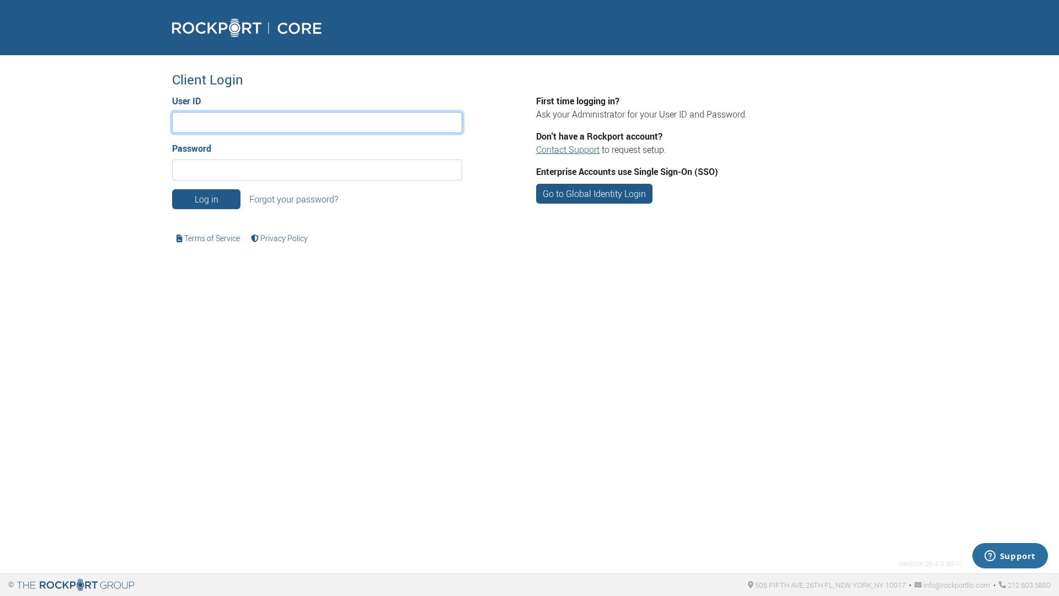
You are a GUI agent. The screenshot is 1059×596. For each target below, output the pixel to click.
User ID (186, 101)
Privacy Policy (283, 238)
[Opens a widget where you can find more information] (1010, 557)
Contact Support (568, 149)
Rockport (247, 28)
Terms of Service (211, 238)
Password (191, 148)
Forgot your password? (293, 199)
